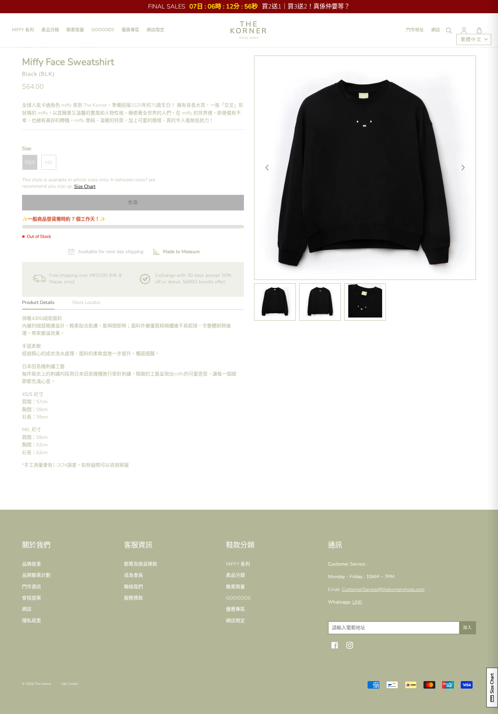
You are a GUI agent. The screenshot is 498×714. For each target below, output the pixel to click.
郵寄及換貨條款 (140, 564)
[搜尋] (448, 30)
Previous (267, 167)
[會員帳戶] (464, 30)
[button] (479, 30)
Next (463, 167)
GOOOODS (102, 30)
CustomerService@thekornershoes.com (383, 589)
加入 (467, 627)
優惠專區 (130, 30)
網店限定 (155, 30)
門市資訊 (31, 587)
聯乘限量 (75, 30)
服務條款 (133, 598)
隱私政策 (31, 620)
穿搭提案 (31, 598)
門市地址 (415, 30)
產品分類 (50, 30)
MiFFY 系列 (23, 30)
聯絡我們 (133, 587)
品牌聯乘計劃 (36, 575)
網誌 (435, 30)
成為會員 (133, 575)
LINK (357, 602)
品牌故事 (31, 564)
